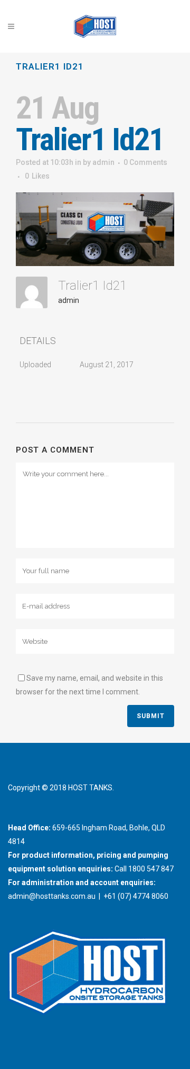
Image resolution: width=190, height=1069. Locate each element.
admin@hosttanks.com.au (52, 896)
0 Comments (145, 162)
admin (103, 162)
